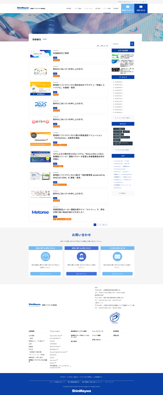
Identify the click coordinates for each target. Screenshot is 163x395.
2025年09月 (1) (119, 104)
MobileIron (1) (127, 179)
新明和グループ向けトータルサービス (80, 336)
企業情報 (68, 8)
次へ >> (105, 225)
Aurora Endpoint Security (57, 352)
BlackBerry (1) (117, 179)
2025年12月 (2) (119, 101)
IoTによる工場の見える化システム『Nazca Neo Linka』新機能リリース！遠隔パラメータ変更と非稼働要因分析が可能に (79, 156)
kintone (56, 94)
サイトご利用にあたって (57, 382)
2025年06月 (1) (119, 112)
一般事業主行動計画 (35, 352)
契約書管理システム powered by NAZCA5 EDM (59, 367)
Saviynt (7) (125, 171)
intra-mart (53, 360)
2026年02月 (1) (119, 96)
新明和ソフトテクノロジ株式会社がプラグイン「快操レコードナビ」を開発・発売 (79, 86)
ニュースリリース (97, 331)
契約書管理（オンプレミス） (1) (122, 185)
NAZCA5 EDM (54, 346)
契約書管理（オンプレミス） (60, 184)
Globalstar (53, 355)
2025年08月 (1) (119, 107)
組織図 (31, 346)
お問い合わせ (96, 340)
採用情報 (115, 8)
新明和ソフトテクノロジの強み (38, 361)
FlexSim (52, 341)
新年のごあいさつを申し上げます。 (69, 69)
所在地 (31, 349)
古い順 (106, 46)
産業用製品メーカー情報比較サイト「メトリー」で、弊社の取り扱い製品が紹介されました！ (79, 210)
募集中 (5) (116, 174)
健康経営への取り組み (36, 357)
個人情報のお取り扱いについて (92, 382)
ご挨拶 (31, 338)
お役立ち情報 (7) (118, 134)
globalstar (63, 145)
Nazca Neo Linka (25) (119, 169)
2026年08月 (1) (119, 82)
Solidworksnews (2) (127, 174)
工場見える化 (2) (127, 177)
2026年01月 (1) (119, 98)
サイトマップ (109, 382)
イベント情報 (107, 8)
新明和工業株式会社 (124, 2)
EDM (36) (127, 163)
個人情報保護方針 (73, 382)
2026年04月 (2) (119, 93)
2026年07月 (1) (119, 85)
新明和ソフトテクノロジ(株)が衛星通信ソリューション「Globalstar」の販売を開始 (77, 136)
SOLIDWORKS (54, 338)
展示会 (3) (116, 140)
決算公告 (116, 335)
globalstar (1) (117, 187)
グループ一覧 (140, 2)
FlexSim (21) (117, 171)
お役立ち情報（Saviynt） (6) (121, 137)
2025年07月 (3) (119, 110)
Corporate (56, 60)
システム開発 (77, 8)
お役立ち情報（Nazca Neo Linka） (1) (121, 143)
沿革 (30, 344)
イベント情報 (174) (119, 129)
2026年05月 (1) (119, 90)
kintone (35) (117, 166)
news (55, 57)
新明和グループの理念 (36, 341)
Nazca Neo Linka (61, 219)
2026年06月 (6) (119, 87)
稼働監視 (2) (117, 177)
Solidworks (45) (118, 163)
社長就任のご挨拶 (61, 53)
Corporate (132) (118, 161)
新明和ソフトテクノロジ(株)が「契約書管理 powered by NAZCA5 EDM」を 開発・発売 (79, 176)
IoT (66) (127, 161)
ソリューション (88, 8)
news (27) (126, 131)
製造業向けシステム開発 (78, 331)
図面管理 (69, 219)
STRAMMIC (53, 344)
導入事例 (97, 8)
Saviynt (52, 357)
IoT (62, 166)
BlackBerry (53, 349)
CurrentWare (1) (118, 182)
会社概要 (31, 336)
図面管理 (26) (126, 166)
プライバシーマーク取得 (36, 355)
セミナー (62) (117, 131)
